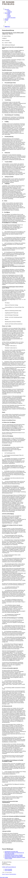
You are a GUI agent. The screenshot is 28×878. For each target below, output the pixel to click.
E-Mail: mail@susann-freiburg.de (9, 866)
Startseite (3, 874)
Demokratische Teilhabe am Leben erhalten (14, 856)
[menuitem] (15, 8)
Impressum (7, 874)
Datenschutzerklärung (12, 874)
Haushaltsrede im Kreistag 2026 (11, 851)
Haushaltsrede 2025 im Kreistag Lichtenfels (14, 855)
